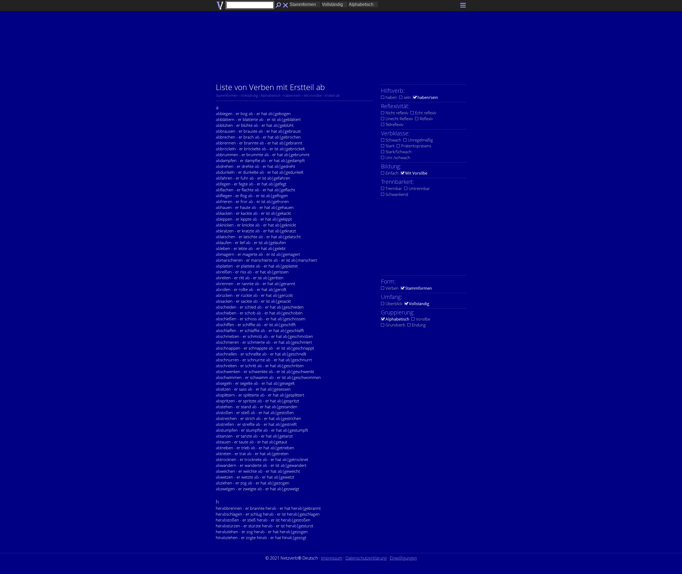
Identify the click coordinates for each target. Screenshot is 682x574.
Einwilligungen (403, 558)
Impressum (331, 558)
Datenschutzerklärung (366, 558)
